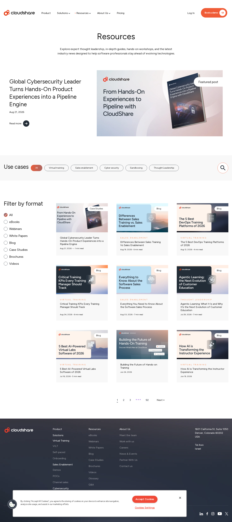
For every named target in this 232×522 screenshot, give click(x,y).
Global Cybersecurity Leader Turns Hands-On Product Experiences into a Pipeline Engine (82, 241)
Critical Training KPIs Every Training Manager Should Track (79, 305)
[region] (100, 503)
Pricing (120, 13)
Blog (12, 243)
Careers (123, 447)
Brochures (16, 257)
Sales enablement (84, 168)
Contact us (126, 466)
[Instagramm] (212, 513)
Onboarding (59, 458)
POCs (56, 476)
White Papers (18, 236)
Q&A (91, 484)
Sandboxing (136, 168)
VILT (55, 446)
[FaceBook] (207, 513)
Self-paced (59, 452)
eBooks (14, 222)
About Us (102, 13)
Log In (191, 13)
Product (46, 13)
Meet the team (128, 435)
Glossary (93, 478)
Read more (15, 123)
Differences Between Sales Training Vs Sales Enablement (140, 244)
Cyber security (111, 168)
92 (147, 400)
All (36, 168)
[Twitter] (226, 513)
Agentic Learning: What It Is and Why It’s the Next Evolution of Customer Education (202, 307)
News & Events (128, 453)
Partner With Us (128, 459)
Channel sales (60, 482)
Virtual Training (61, 440)
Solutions (62, 13)
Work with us (126, 441)
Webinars (15, 229)
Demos (57, 469)
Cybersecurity (61, 488)
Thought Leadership (164, 168)
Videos (14, 264)
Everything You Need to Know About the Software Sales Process (141, 305)
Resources (82, 13)
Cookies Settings (145, 507)
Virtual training (56, 168)
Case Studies (18, 250)
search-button (222, 168)
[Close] (180, 497)
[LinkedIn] (201, 513)
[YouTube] (220, 513)
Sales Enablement (63, 464)
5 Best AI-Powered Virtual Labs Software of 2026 (78, 370)
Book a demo (211, 12)
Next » (161, 400)
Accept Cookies (145, 499)
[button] (12, 504)
